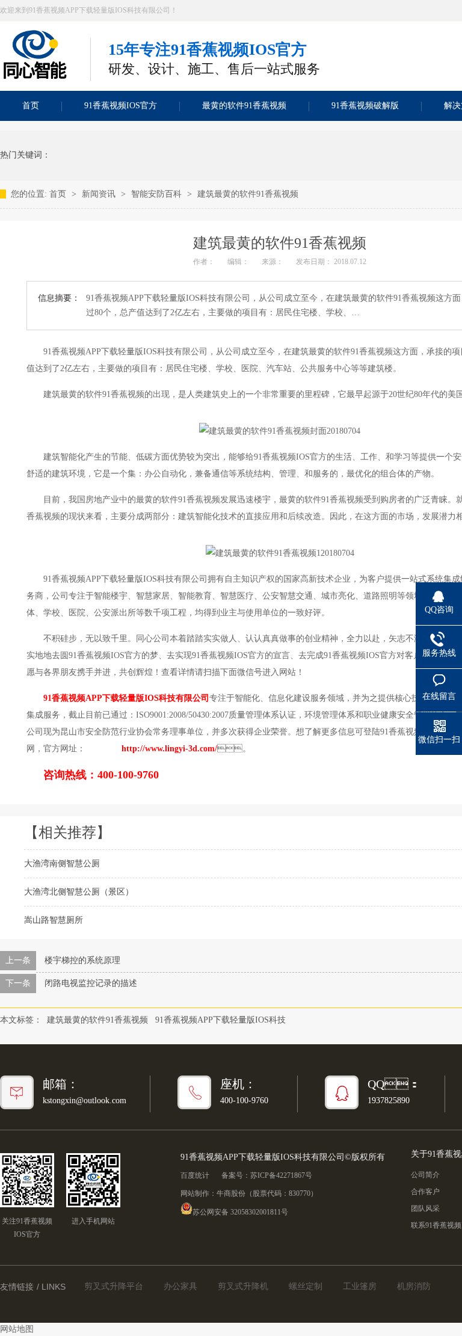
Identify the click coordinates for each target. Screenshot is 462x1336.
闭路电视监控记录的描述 (91, 983)
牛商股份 (231, 1193)
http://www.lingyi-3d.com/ (169, 748)
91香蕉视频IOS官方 (120, 105)
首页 (59, 194)
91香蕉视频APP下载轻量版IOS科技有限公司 (126, 698)
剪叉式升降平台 (113, 1286)
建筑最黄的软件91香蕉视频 (247, 194)
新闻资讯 (100, 194)
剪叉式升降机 (243, 1286)
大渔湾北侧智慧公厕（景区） (79, 891)
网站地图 (17, 1329)
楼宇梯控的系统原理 (82, 960)
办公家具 (180, 1286)
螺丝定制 (305, 1286)
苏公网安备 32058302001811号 (240, 1211)
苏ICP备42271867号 (281, 1175)
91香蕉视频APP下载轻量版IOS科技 (220, 1019)
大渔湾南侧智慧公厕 (62, 863)
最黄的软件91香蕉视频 (244, 105)
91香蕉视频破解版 (365, 105)
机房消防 (414, 1286)
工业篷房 (360, 1286)
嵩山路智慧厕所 (53, 920)
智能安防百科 (157, 194)
